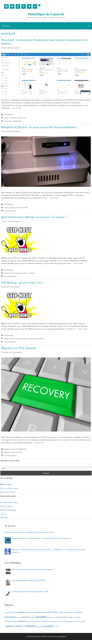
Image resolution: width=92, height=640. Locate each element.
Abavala (3, 513)
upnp (83, 621)
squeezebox (70, 621)
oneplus (70, 617)
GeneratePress (61, 636)
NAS (12, 273)
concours (67, 612)
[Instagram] (18, 6)
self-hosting (32, 338)
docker (79, 612)
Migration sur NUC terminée (18, 348)
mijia (48, 617)
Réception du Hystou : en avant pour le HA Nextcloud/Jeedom (39, 127)
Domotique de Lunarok (46, 13)
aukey (31, 612)
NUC (26, 207)
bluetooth (45, 612)
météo (52, 617)
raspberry (29, 621)
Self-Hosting (8, 114)
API (11, 612)
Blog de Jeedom (6, 506)
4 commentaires (10, 341)
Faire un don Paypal (7, 492)
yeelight (48, 626)
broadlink (54, 612)
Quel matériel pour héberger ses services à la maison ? (33, 217)
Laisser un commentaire (13, 121)
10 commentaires (10, 276)
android (7, 612)
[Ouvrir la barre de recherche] (88, 25)
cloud (6, 117)
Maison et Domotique (8, 510)
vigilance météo (13, 626)
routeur (38, 621)
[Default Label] (23, 6)
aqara (21, 612)
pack (75, 617)
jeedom (12, 207)
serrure (59, 621)
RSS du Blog (7, 484)
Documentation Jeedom (9, 502)
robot (33, 621)
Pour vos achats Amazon (9, 488)
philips (78, 617)
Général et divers (10, 449)
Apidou (15, 612)
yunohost (31, 273)
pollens (22, 621)
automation (37, 612)
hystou (6, 207)
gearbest (32, 617)
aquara (27, 612)
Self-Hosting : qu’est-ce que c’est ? (22, 282)
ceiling (60, 612)
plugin (15, 621)
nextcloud (12, 117)
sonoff (64, 621)
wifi (23, 626)
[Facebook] (6, 6)
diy (72, 612)
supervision (77, 621)
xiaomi (30, 625)
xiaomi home (39, 626)
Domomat (4, 517)
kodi (12, 338)
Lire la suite (16, 108)
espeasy (18, 617)
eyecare (25, 617)
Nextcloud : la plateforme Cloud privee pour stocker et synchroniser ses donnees (44, 41)
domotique (10, 617)
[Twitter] (12, 6)
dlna (75, 612)
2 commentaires (10, 210)
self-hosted (21, 117)
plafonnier (8, 621)
